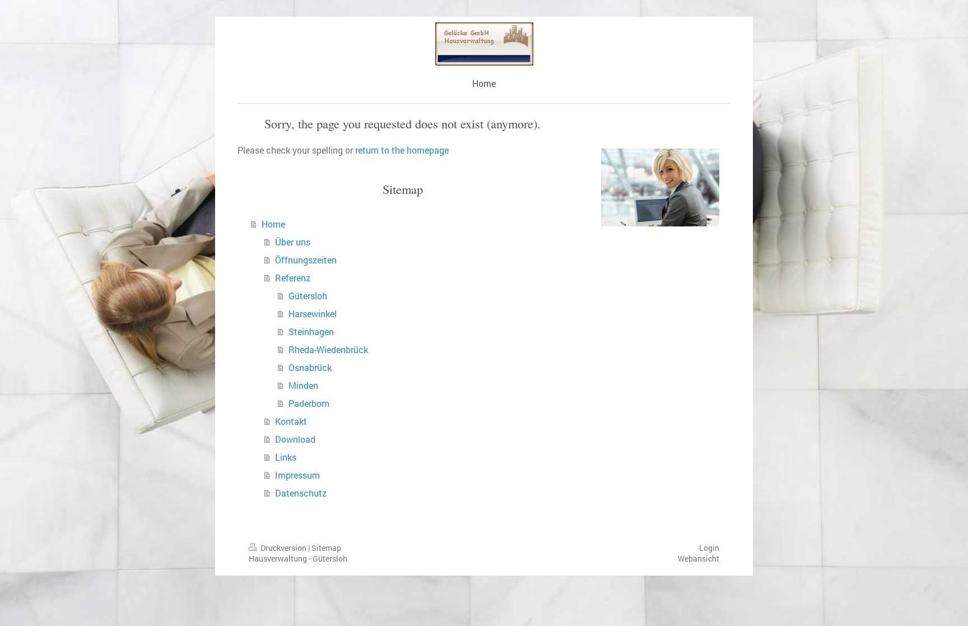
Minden (303, 385)
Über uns (292, 242)
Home (273, 224)
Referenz (292, 278)
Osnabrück (310, 367)
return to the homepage (402, 150)
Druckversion (283, 547)
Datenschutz (301, 493)
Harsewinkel (312, 313)
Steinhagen (311, 331)
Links (285, 457)
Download (295, 439)
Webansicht (698, 558)
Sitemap (326, 547)
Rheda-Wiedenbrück (328, 349)
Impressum (297, 475)
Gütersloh (307, 296)
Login (709, 547)
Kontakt (291, 421)
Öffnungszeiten (306, 260)
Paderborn (308, 403)
